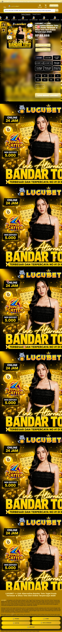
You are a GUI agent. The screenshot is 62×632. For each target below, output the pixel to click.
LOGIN (47, 618)
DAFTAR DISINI (43, 45)
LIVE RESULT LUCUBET (48, 95)
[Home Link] (14, 6)
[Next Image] (30, 37)
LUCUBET (3, 600)
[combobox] (29, 10)
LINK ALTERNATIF (47, 622)
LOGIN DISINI (42, 50)
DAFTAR (17, 623)
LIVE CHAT (32, 627)
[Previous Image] (9, 37)
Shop (5, 7)
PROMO (17, 618)
